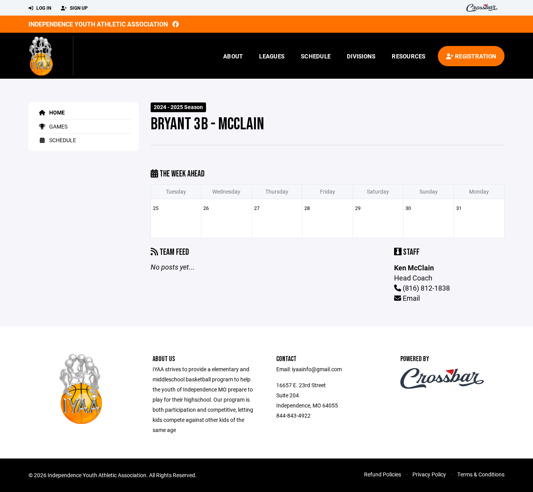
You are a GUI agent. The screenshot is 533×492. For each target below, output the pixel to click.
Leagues (271, 56)
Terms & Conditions (481, 474)
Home (56, 112)
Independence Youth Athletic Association (98, 24)
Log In (43, 8)
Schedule (315, 56)
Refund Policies (382, 474)
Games (58, 126)
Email (410, 298)
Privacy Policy (429, 474)
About (233, 56)
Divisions (361, 56)
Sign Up (78, 8)
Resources (408, 56)
